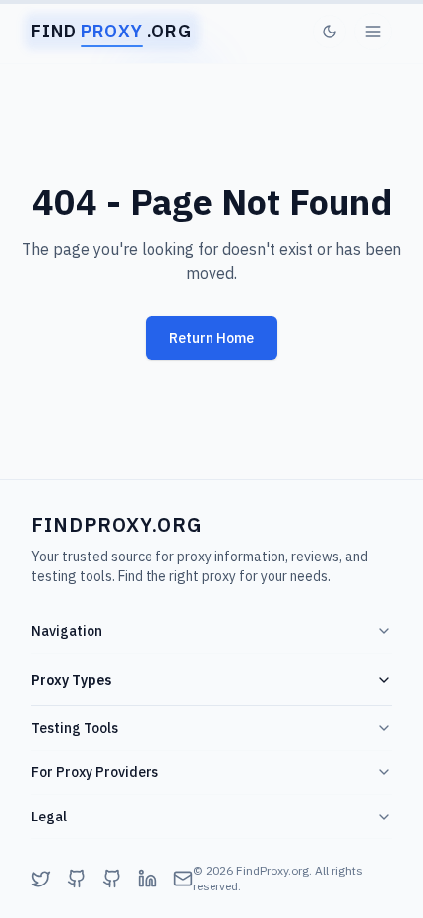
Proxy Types (71, 679)
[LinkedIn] (147, 878)
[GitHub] (77, 878)
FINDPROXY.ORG (116, 524)
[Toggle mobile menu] (373, 31)
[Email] (183, 878)
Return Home (211, 338)
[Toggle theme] (329, 31)
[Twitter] (41, 878)
